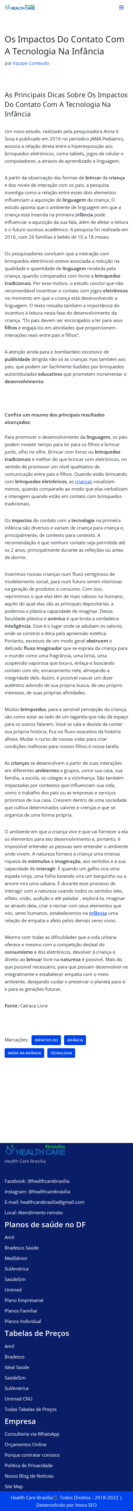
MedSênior (16, 1258)
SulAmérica (16, 1269)
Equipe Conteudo (31, 63)
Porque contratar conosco (32, 1455)
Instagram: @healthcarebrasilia (37, 1191)
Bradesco (14, 1357)
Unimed (13, 1290)
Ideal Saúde (17, 1367)
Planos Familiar (21, 1311)
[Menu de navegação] (121, 7)
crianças (83, 481)
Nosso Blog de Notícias (29, 1476)
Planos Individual (23, 1321)
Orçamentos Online (25, 1444)
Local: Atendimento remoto (34, 1212)
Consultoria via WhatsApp (32, 1434)
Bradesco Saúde (22, 1248)
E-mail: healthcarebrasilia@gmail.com (44, 1202)
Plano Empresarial (24, 1300)
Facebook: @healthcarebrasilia (37, 1181)
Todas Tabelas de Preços (31, 1409)
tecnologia (61, 1053)
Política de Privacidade (29, 1465)
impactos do (46, 1040)
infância (98, 913)
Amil (9, 1237)
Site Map (14, 1486)
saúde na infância (24, 1053)
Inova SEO (86, 1505)
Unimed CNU (18, 1399)
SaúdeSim (15, 1279)
